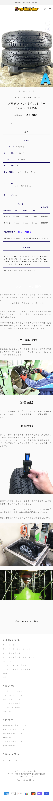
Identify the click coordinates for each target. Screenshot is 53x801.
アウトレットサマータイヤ (15, 665)
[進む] (33, 91)
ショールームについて (13, 695)
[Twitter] (10, 760)
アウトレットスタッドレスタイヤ (18, 669)
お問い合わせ (9, 746)
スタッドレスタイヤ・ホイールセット (19, 657)
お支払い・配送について (14, 729)
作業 (5, 677)
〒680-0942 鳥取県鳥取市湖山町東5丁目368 (26, 774)
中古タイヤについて (12, 699)
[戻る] (19, 91)
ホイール (7, 661)
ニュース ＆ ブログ (11, 707)
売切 (26, 132)
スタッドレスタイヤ (12, 653)
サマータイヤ (9, 645)
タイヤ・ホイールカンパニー (27, 771)
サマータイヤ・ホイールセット (17, 649)
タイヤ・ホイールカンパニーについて (19, 691)
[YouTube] (21, 760)
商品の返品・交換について (15, 725)
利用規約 (7, 737)
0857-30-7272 (26, 777)
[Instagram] (16, 760)
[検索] (45, 9)
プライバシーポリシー (13, 741)
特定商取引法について (13, 733)
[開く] (3, 9)
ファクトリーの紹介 (12, 703)
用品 (5, 673)
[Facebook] (4, 760)
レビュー (7, 711)
